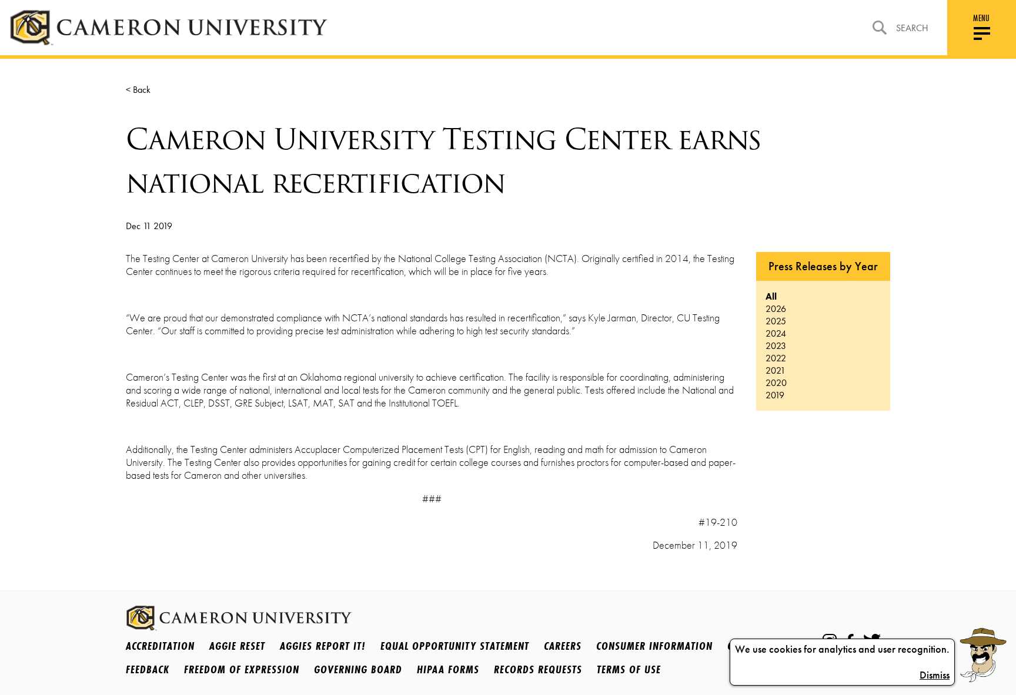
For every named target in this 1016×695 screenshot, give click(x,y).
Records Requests (538, 669)
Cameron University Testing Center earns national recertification (443, 161)
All (771, 296)
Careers (562, 645)
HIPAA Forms (448, 669)
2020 (776, 383)
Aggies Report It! (323, 645)
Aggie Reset (237, 645)
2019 (775, 395)
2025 (776, 321)
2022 (776, 358)
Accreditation (160, 645)
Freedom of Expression (241, 669)
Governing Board (358, 669)
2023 (776, 346)
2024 (776, 333)
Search (912, 28)
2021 (776, 370)
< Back (138, 89)
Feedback (147, 669)
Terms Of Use (629, 669)
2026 (776, 309)
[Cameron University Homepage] (168, 27)
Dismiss (935, 675)
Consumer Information (654, 645)
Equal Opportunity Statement (454, 645)
